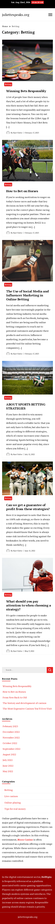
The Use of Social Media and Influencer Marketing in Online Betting (27, 295)
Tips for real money (15, 808)
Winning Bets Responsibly (26, 91)
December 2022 (11, 731)
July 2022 (8, 760)
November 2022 (11, 737)
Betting (8, 84)
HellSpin (46, 876)
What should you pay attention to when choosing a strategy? (28, 605)
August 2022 (9, 754)
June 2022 (8, 765)
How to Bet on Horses (22, 191)
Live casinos (11, 796)
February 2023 (10, 726)
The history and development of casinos (24, 703)
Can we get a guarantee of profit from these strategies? (28, 507)
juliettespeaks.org (15, 14)
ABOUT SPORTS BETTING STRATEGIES (25, 406)
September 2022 (11, 748)
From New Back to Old (15, 697)
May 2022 (8, 771)
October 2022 (10, 743)
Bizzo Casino (25, 839)
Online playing (12, 802)
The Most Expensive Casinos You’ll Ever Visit (27, 708)
